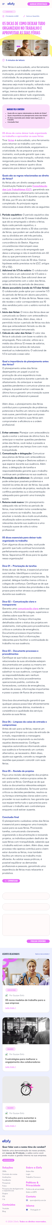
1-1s (3, 1199)
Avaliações (6, 1177)
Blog (4, 1211)
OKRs (4, 1171)
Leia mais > (10, 1008)
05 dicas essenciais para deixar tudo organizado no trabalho (26, 119)
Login (28, 1174)
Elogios (5, 1193)
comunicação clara (28, 608)
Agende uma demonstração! (8, 1160)
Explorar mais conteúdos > (42, 954)
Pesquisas (6, 1183)
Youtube (5, 1208)
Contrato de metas (9, 1174)
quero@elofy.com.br (38, 1200)
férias (11, 140)
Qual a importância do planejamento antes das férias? (27, 115)
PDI (3, 1196)
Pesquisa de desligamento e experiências (12, 1190)
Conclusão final (13, 122)
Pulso (4, 1186)
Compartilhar (13, 880)
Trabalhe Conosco (33, 1177)
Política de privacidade (35, 1189)
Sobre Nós (30, 1171)
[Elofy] (11, 4)
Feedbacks (6, 1180)
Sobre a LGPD (31, 1192)
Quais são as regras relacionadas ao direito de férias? (27, 113)
